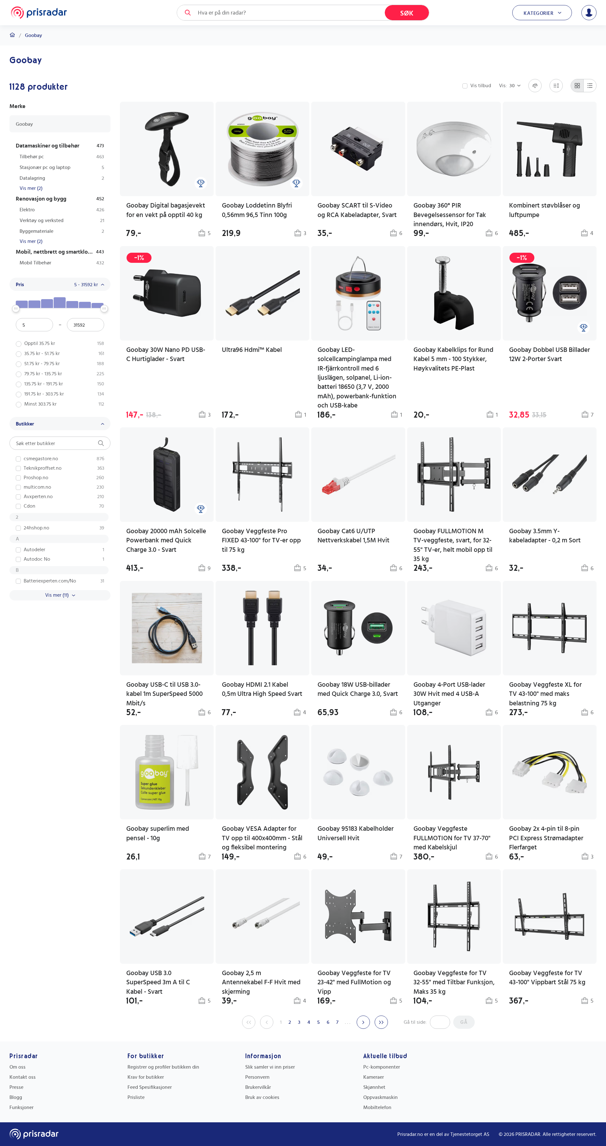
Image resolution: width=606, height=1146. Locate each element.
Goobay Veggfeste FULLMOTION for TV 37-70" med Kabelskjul (451, 838)
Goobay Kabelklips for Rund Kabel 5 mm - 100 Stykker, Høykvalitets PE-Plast (453, 359)
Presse (16, 1087)
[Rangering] (200, 183)
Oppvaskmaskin (380, 1097)
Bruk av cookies (262, 1097)
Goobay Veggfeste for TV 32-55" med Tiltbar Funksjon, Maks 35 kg (454, 982)
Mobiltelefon (377, 1107)
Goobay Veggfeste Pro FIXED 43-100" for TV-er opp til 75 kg (261, 540)
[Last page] (381, 1022)
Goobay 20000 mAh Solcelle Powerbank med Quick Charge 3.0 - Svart (166, 540)
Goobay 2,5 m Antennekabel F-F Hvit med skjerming (261, 982)
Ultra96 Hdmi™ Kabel (252, 350)
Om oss (17, 1067)
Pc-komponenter (381, 1067)
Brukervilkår (258, 1087)
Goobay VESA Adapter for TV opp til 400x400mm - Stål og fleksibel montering (262, 838)
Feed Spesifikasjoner (150, 1087)
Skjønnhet (374, 1087)
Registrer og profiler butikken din (163, 1067)
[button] (262, 333)
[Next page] (363, 1022)
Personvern (257, 1077)
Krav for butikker (146, 1077)
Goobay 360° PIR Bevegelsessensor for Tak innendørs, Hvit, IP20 (449, 214)
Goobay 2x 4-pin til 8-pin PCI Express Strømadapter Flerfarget (546, 838)
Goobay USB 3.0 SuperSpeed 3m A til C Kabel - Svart (158, 982)
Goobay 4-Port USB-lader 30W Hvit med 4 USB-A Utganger (449, 694)
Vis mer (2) (31, 188)
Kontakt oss (22, 1077)
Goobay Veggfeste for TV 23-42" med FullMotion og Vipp (354, 982)
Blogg (15, 1097)
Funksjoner (21, 1107)
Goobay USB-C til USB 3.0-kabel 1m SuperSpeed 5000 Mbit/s (164, 694)
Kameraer (373, 1077)
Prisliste (136, 1097)
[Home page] (38, 12)
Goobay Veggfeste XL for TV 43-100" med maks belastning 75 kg (545, 694)
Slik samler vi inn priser (270, 1067)
